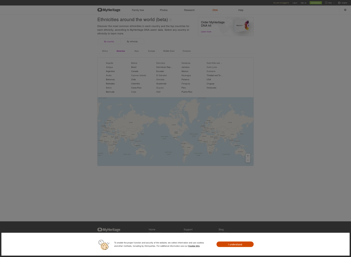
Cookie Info (194, 245)
